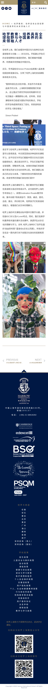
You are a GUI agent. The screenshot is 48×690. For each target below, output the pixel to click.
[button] (2, 2)
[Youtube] (9, 8)
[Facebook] (2, 8)
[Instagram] (6, 8)
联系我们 (43, 8)
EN (32, 8)
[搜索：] (37, 2)
